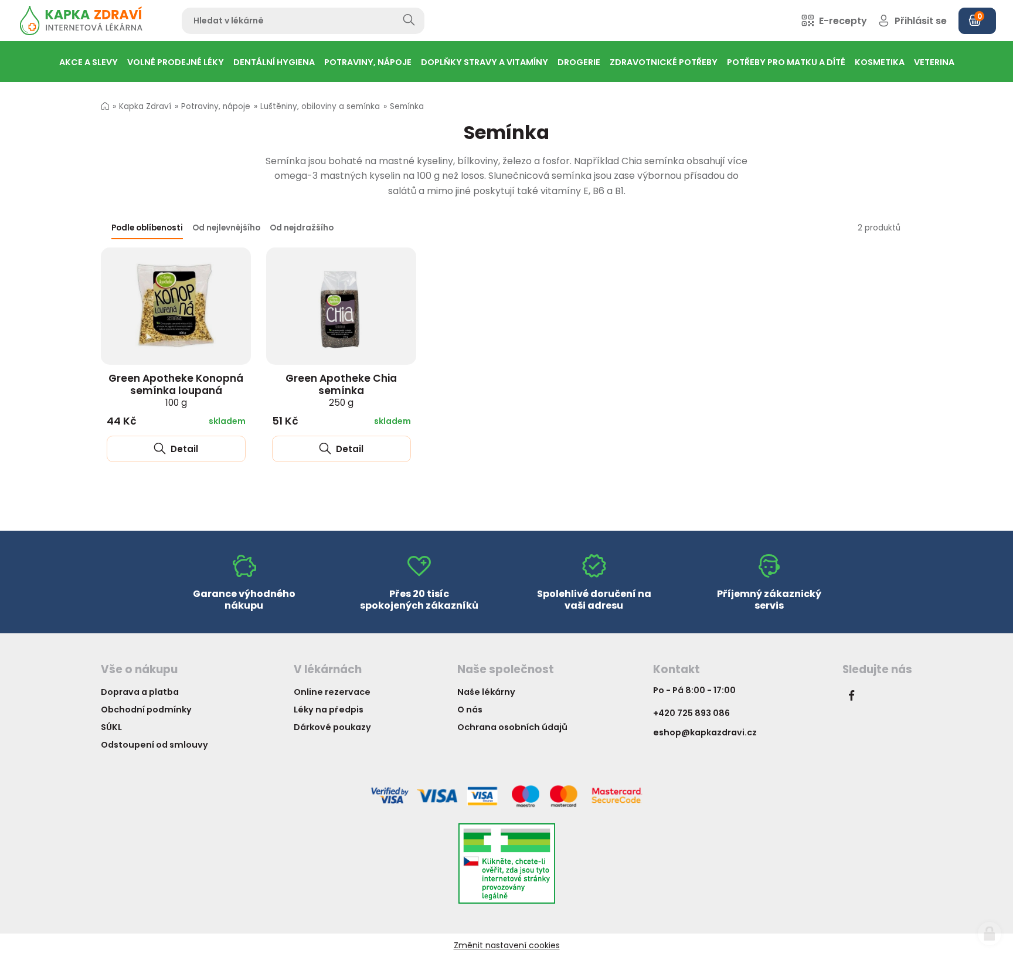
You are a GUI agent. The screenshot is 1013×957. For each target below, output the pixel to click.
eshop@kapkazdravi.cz (705, 732)
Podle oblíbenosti (147, 227)
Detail (183, 449)
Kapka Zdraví (145, 106)
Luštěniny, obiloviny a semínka (320, 106)
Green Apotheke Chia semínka (341, 390)
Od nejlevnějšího (226, 227)
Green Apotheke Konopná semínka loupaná (175, 390)
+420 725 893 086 (691, 713)
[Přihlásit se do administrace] (989, 933)
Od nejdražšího (302, 227)
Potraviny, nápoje (215, 106)
